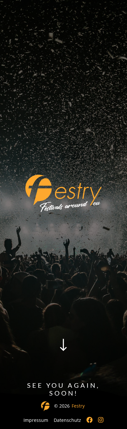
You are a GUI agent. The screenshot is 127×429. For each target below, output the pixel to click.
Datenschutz (67, 420)
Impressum (35, 420)
